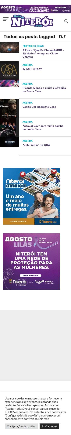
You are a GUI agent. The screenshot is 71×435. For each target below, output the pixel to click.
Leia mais (43, 418)
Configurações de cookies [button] (21, 426)
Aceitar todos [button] (49, 426)
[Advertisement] (35, 345)
